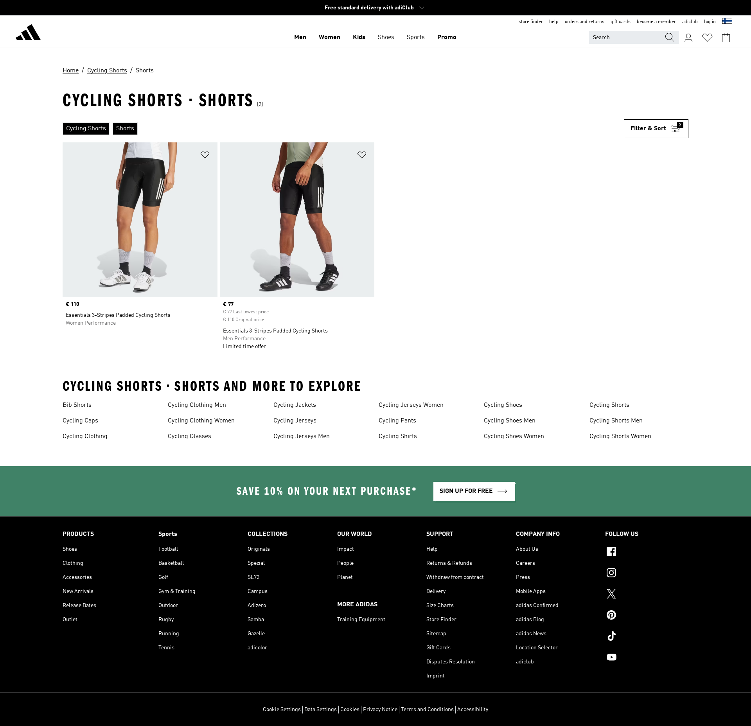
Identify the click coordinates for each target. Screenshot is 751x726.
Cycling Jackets (294, 405)
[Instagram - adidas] (646, 573)
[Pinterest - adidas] (646, 616)
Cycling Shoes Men (509, 421)
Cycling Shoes (503, 405)
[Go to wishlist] (707, 37)
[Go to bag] (726, 37)
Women (329, 37)
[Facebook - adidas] (646, 552)
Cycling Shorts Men (616, 421)
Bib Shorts (77, 405)
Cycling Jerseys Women (411, 405)
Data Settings (320, 709)
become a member (656, 22)
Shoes (386, 37)
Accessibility (472, 709)
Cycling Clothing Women (201, 421)
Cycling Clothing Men (197, 405)
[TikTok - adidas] (646, 637)
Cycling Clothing (85, 436)
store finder (531, 22)
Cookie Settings (282, 709)
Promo (446, 37)
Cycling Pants (397, 421)
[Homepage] (28, 33)
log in (710, 22)
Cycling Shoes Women (514, 436)
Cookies (349, 709)
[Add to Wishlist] (205, 156)
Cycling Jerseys (294, 421)
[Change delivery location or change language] (727, 22)
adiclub (690, 22)
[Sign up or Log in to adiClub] (688, 37)
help (554, 22)
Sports (416, 37)
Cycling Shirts (398, 436)
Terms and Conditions (427, 709)
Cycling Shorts (609, 405)
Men (300, 37)
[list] (343, 128)
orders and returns (584, 22)
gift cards (621, 22)
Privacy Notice (380, 709)
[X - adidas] (646, 595)
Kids (359, 37)
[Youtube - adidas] (646, 658)
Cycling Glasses (189, 436)
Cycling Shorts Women (620, 436)
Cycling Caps (80, 421)
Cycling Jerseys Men (301, 436)
